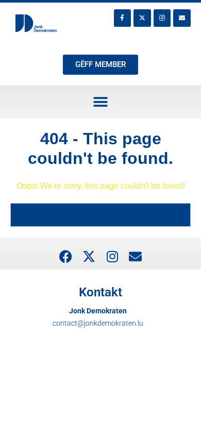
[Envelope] (182, 18)
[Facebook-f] (122, 18)
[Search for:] (100, 214)
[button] (100, 101)
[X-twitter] (142, 18)
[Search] (176, 215)
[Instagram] (162, 18)
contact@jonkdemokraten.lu (98, 323)
